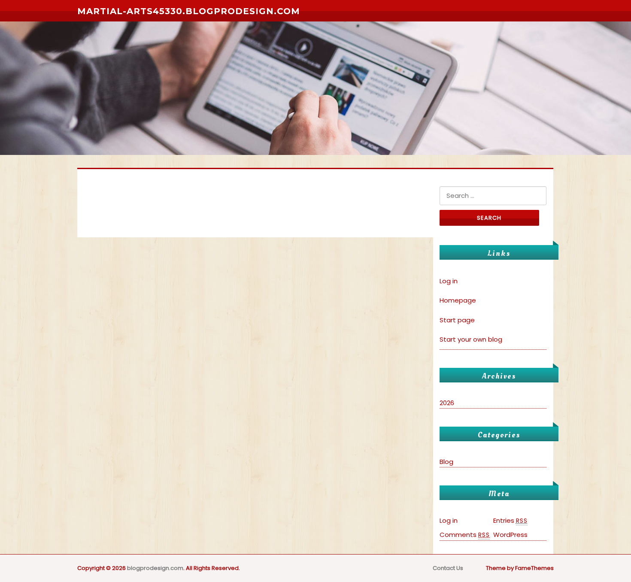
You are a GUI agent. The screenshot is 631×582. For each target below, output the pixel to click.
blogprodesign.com (155, 568)
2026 (447, 402)
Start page (457, 319)
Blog (446, 461)
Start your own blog (471, 339)
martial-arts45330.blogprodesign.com (188, 11)
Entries (510, 520)
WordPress (510, 534)
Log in (449, 280)
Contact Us (448, 568)
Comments (465, 534)
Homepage (458, 300)
